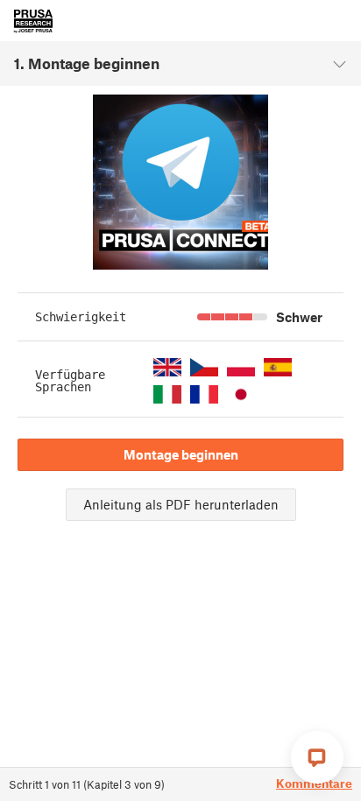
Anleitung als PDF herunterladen (181, 504)
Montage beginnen (181, 454)
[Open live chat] (317, 757)
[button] (167, 367)
